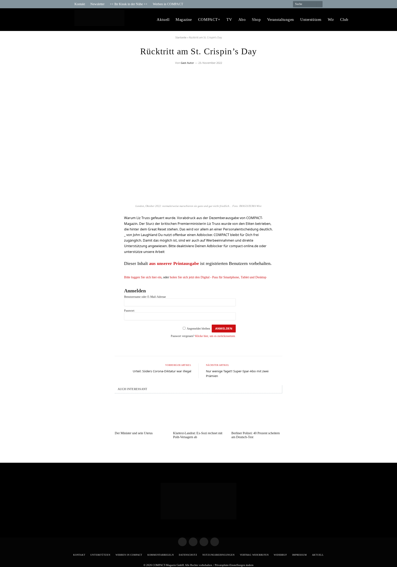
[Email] (82, 241)
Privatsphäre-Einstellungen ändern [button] (234, 565)
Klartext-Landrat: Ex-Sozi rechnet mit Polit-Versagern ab (197, 435)
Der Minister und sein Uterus (134, 433)
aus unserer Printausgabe (174, 263)
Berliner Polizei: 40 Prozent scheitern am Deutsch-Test (255, 435)
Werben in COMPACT (168, 4)
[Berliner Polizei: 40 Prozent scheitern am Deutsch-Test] (256, 413)
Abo (242, 19)
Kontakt (79, 4)
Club (344, 19)
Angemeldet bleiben (198, 328)
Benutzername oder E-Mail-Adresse (145, 296)
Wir (331, 19)
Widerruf (280, 555)
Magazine (184, 19)
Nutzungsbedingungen (218, 555)
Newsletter (97, 4)
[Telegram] (82, 220)
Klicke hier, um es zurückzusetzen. (215, 336)
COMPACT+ (209, 19)
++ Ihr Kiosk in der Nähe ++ (128, 4)
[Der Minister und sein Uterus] (140, 413)
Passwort (129, 310)
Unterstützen (311, 19)
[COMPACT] (100, 19)
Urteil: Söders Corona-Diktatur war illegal (162, 371)
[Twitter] (82, 231)
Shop (256, 19)
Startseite (181, 37)
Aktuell (163, 19)
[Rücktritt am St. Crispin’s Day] (198, 199)
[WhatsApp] (82, 252)
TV (229, 19)
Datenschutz (188, 555)
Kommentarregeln (160, 555)
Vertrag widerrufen (254, 555)
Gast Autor (187, 63)
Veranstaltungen (280, 19)
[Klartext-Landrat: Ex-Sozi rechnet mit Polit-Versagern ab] (198, 413)
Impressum (299, 555)
